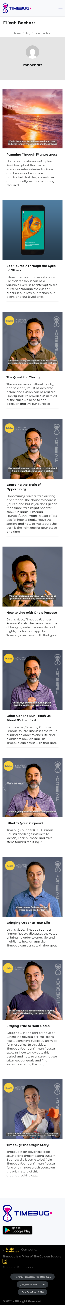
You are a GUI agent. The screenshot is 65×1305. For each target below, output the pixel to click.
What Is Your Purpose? (24, 823)
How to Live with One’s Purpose (31, 612)
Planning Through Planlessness (32, 154)
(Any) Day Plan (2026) (32, 1292)
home (17, 33)
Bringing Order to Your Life (28, 923)
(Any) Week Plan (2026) (32, 1284)
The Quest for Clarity (23, 377)
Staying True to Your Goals (28, 1026)
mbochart (32, 65)
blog (27, 33)
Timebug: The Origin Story (27, 1145)
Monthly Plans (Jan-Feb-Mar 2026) (33, 1277)
